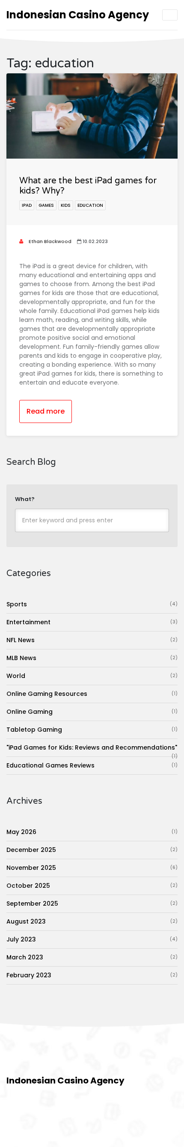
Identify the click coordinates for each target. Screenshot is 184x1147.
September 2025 (92, 903)
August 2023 (92, 921)
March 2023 (92, 957)
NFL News (92, 640)
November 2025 (92, 867)
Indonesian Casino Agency (77, 15)
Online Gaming (92, 711)
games (46, 205)
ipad (27, 205)
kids (66, 205)
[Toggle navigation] (170, 14)
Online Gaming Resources (92, 693)
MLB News (92, 658)
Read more (46, 411)
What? (25, 499)
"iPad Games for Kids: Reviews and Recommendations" (92, 749)
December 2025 (92, 850)
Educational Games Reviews (92, 765)
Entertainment (92, 622)
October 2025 (92, 885)
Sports (92, 604)
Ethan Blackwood (49, 241)
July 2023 (92, 939)
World (92, 676)
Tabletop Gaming (92, 729)
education (90, 205)
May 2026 (92, 832)
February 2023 (92, 975)
